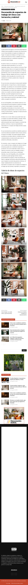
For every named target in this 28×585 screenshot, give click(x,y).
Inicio (2, 6)
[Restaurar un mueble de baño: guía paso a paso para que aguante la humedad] (5, 402)
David (4, 20)
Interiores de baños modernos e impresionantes (22, 313)
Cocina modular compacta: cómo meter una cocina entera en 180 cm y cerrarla (18, 387)
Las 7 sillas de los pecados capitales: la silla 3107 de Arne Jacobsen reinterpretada (17, 338)
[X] (15, 574)
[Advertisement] (14, 484)
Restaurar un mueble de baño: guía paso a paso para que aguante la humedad (18, 401)
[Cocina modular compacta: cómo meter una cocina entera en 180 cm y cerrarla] (5, 387)
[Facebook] (12, 574)
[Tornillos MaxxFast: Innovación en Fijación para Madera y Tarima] (5, 380)
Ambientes (12, 9)
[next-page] (4, 344)
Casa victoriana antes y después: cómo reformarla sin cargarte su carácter (17, 331)
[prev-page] (2, 344)
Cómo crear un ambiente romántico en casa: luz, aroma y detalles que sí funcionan (18, 324)
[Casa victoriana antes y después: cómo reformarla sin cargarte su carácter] (5, 332)
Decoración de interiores (9, 6)
